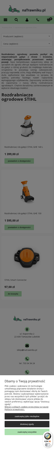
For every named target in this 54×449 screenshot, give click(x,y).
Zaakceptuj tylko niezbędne (27, 416)
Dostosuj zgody (27, 424)
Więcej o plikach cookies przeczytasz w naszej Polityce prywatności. (27, 408)
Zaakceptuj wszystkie (27, 432)
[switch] (47, 444)
